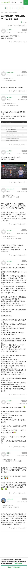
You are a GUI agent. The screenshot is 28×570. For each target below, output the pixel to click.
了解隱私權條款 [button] (18, 563)
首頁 (2, 12)
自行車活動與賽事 (13, 12)
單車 (6, 12)
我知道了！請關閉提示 (14, 567)
